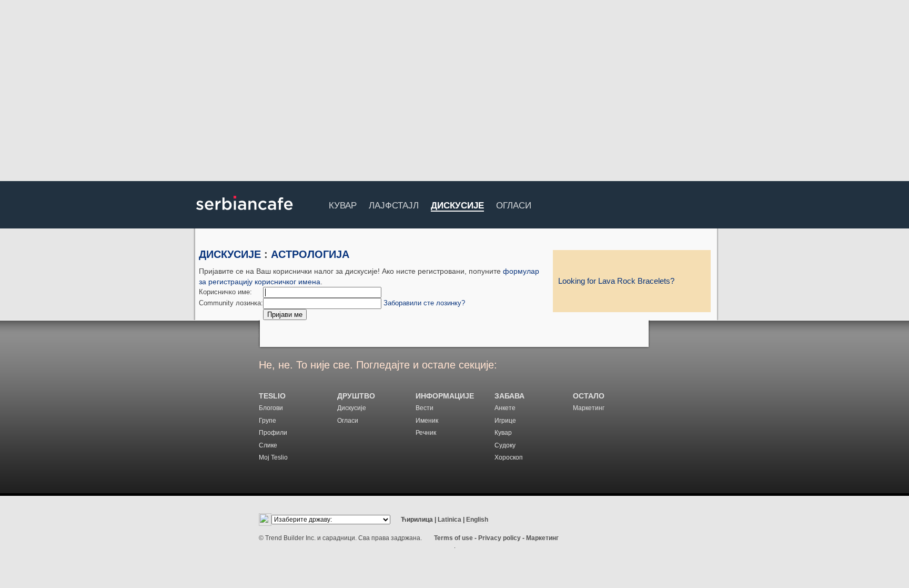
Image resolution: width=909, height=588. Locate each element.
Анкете (505, 408)
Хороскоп (508, 457)
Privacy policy (499, 538)
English (477, 519)
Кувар (343, 204)
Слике (268, 445)
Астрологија (310, 254)
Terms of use (453, 538)
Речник (426, 432)
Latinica (449, 519)
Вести (424, 408)
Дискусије (457, 206)
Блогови (271, 408)
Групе (267, 420)
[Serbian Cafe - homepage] (244, 214)
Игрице (505, 420)
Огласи (513, 204)
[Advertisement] (454, 92)
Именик (427, 420)
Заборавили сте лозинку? (424, 303)
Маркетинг (588, 408)
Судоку (505, 445)
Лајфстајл (394, 204)
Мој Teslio (273, 457)
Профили (273, 432)
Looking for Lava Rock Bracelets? (616, 281)
